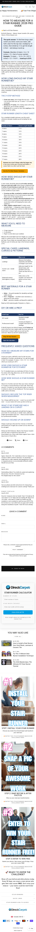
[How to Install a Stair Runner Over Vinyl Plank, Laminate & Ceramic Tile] (6, 643)
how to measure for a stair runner (10, 16)
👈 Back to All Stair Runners (9, 30)
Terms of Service (19, 555)
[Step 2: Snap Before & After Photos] (18, 766)
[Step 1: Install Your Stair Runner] (18, 701)
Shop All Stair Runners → (10, 336)
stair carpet (22, 16)
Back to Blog (19, 568)
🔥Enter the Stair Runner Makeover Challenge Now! (18, 737)
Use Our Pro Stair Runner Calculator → (14, 171)
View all (18, 636)
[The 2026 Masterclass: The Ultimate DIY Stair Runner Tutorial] (6, 662)
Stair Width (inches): (11, 603)
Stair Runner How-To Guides (17, 902)
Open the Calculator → (9, 340)
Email (3, 523)
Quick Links (17, 898)
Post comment (18, 549)
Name (3, 515)
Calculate (18, 612)
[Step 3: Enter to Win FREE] (18, 831)
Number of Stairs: (10, 596)
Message (4, 531)
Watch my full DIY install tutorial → (18, 332)
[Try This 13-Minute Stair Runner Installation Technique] (6, 654)
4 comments (28, 16)
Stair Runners (17, 894)
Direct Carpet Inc (18, 930)
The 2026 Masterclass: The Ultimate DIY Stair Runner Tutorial (22, 664)
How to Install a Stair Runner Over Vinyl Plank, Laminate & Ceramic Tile (23, 645)
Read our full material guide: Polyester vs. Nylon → (16, 303)
